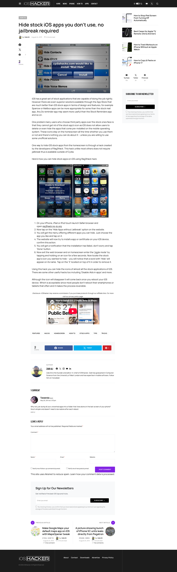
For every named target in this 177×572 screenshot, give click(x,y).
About (66, 557)
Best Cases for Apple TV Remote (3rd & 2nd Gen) (145, 32)
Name (33, 457)
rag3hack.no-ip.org (52, 226)
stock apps (84, 333)
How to (23, 18)
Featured (36, 333)
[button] (20, 3)
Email (62, 457)
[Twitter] (152, 3)
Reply (33, 412)
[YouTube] (147, 3)
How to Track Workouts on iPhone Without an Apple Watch (146, 47)
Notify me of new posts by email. (78, 468)
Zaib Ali (49, 368)
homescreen (59, 333)
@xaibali (56, 378)
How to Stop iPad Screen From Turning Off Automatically (145, 18)
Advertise (96, 557)
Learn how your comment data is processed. (92, 474)
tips (95, 333)
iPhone (81, 538)
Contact (74, 557)
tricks (104, 333)
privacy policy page (76, 296)
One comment (50, 543)
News (87, 538)
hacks (47, 333)
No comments (98, 543)
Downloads (84, 557)
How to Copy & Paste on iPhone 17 (145, 61)
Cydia (44, 538)
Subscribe (98, 500)
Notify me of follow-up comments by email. (46, 468)
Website (92, 457)
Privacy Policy (108, 557)
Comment (34, 432)
